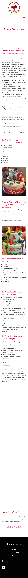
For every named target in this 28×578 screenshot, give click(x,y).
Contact (14, 556)
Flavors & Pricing (14, 552)
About (14, 549)
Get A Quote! (14, 527)
